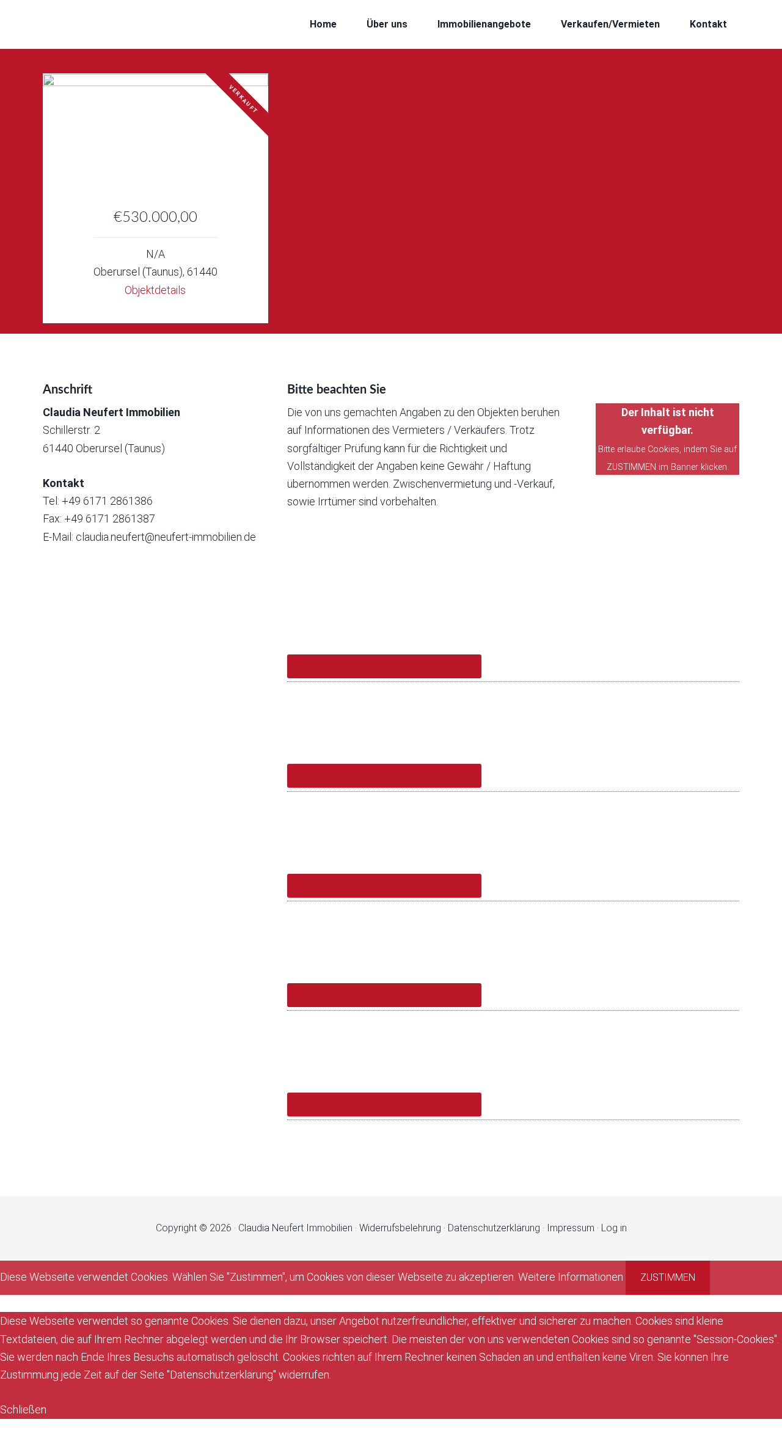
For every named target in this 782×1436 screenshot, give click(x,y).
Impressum (570, 1228)
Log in (614, 1228)
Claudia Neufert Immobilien (140, 24)
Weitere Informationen (570, 1276)
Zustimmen (667, 1277)
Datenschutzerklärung (494, 1228)
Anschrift (67, 390)
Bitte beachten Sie (336, 390)
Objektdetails (155, 290)
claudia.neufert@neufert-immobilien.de (166, 536)
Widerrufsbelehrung (400, 1228)
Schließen (23, 1409)
